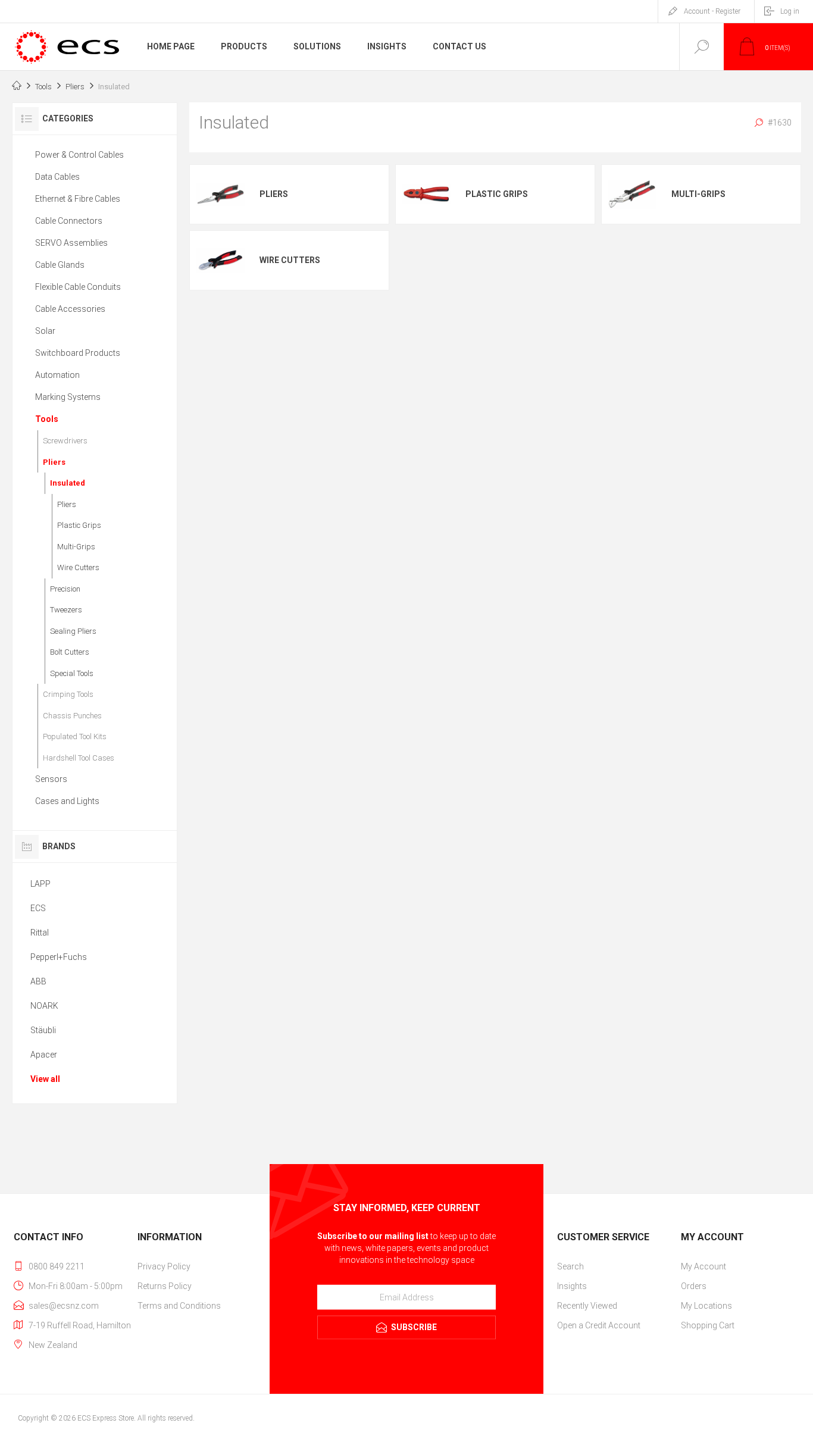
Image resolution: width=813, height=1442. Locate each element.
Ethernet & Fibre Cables (77, 199)
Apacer (43, 1054)
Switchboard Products (77, 353)
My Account (703, 1266)
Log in (789, 11)
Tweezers (66, 609)
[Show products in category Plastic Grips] (426, 194)
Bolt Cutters (69, 652)
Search (570, 1266)
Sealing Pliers (73, 631)
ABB (38, 981)
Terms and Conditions (179, 1305)
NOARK (44, 1006)
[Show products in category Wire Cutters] (220, 260)
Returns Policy (164, 1286)
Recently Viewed (587, 1305)
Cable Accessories (70, 309)
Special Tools (71, 673)
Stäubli (43, 1030)
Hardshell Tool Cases (78, 757)
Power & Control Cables (79, 154)
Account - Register (712, 11)
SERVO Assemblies (71, 243)
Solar (45, 331)
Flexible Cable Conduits (78, 287)
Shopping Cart (707, 1325)
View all (45, 1079)
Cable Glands (60, 265)
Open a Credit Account (598, 1325)
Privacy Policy (163, 1266)
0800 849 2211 (57, 1266)
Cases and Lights (67, 801)
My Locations (706, 1305)
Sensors (51, 779)
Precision (65, 588)
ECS (38, 908)
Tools (46, 419)
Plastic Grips (496, 194)
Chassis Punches (72, 715)
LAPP (40, 884)
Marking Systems (68, 397)
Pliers (273, 194)
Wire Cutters (289, 260)
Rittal (39, 932)
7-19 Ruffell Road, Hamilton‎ (80, 1325)
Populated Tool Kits (75, 736)
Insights (572, 1286)
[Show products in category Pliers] (220, 194)
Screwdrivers (65, 440)
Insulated (67, 482)
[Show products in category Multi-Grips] (632, 194)
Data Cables (57, 177)
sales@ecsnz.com (64, 1305)
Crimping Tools (68, 694)
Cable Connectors (68, 221)
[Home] (16, 86)
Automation (57, 375)
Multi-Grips (698, 194)
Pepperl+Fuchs (58, 957)
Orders (693, 1286)
